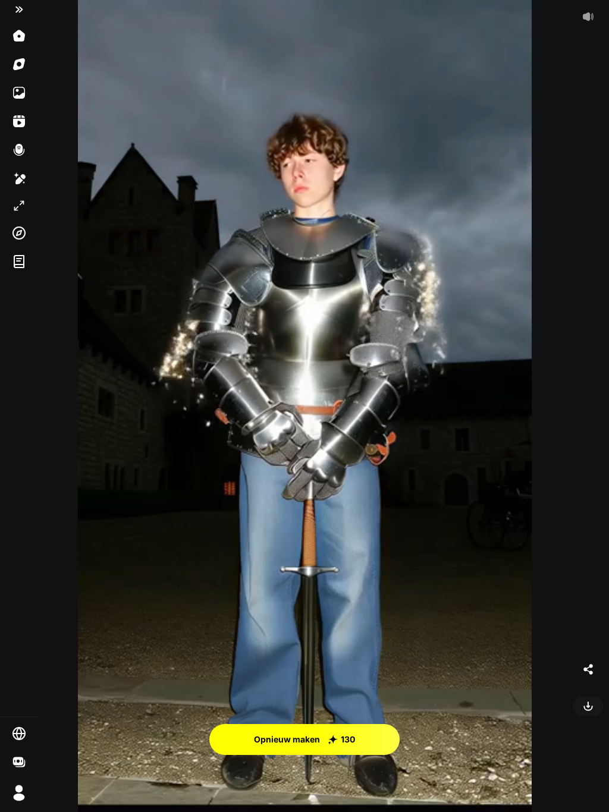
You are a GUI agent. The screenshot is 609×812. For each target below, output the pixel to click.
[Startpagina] (19, 36)
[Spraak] (19, 150)
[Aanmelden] (19, 793)
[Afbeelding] (19, 93)
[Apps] (19, 233)
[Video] (19, 121)
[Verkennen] (19, 64)
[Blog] (19, 261)
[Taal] (19, 733)
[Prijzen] (19, 762)
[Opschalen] (19, 205)
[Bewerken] (19, 178)
